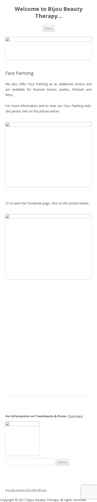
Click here (75, 416)
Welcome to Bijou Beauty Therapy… (49, 12)
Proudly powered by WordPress (25, 490)
